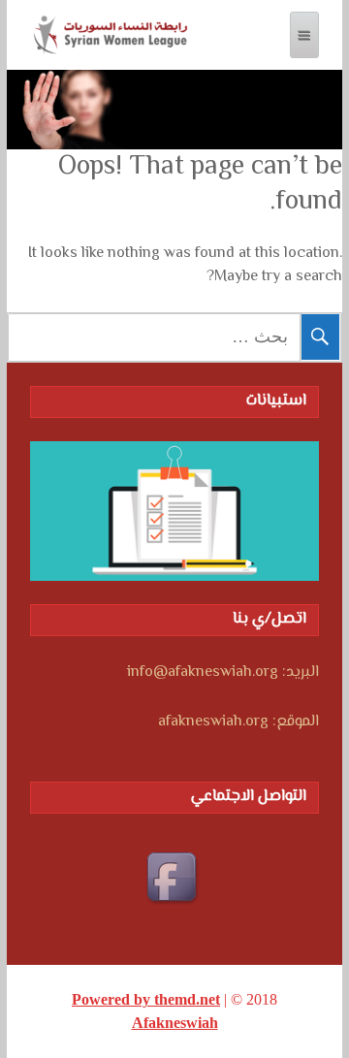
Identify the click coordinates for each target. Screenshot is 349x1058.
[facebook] (174, 880)
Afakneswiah (175, 1022)
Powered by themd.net (146, 999)
